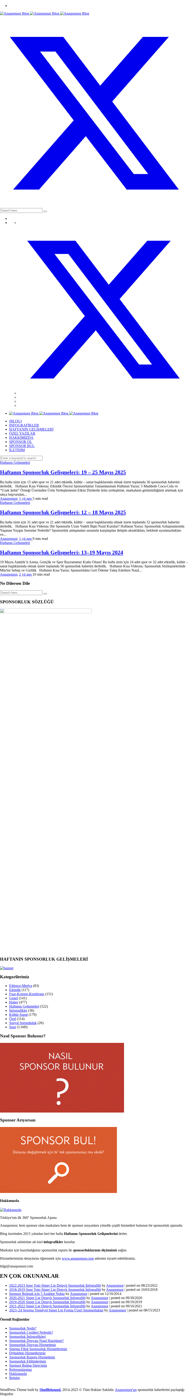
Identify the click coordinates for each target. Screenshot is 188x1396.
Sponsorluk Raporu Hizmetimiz (32, 1357)
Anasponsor (8, 498)
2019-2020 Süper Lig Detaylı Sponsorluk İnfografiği (47, 1302)
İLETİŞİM (17, 450)
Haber (13, 1002)
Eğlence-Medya (20, 986)
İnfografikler (18, 1010)
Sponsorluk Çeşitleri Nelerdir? (31, 1332)
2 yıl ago (26, 574)
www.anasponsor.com (78, 1258)
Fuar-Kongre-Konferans (26, 994)
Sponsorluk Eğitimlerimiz (27, 1361)
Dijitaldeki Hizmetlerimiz (27, 1353)
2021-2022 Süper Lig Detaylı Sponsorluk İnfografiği (47, 1306)
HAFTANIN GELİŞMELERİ (31, 429)
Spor (12, 1027)
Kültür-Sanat (18, 1015)
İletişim (14, 1378)
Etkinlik (15, 990)
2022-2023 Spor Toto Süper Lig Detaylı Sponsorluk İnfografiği (55, 1285)
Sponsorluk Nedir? (22, 1328)
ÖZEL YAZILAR (22, 433)
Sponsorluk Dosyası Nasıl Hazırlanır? (36, 1341)
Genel (13, 998)
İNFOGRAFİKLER (24, 425)
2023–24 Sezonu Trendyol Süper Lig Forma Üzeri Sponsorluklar (56, 1310)
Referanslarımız (20, 1369)
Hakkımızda (18, 1374)
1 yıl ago (26, 498)
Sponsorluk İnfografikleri (27, 1336)
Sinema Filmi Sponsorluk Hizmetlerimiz (38, 1349)
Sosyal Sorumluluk (23, 1023)
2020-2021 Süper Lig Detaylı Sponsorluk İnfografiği (47, 1298)
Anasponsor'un (126, 1390)
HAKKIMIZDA (21, 438)
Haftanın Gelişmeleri (15, 462)
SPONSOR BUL (22, 446)
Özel (12, 1019)
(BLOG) (15, 421)
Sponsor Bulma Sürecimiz (28, 1365)
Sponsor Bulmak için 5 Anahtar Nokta (37, 1294)
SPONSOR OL (20, 442)
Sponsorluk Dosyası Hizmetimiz (32, 1345)
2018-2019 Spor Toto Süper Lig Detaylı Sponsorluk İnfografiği (55, 1290)
